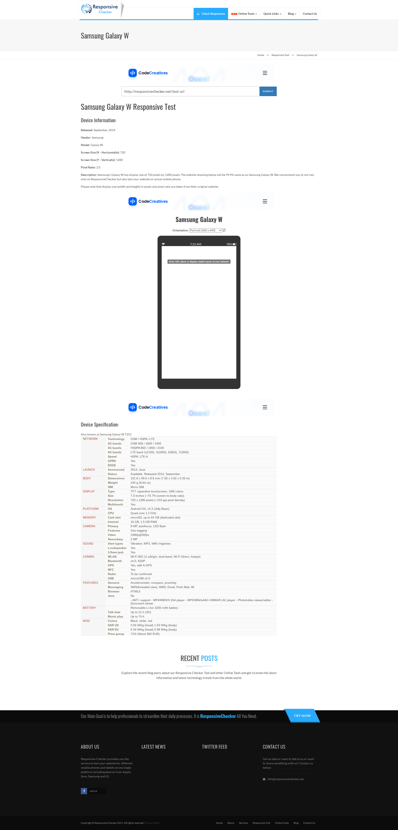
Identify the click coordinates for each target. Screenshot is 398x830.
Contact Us (309, 822)
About (230, 822)
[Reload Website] (224, 230)
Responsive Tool (280, 55)
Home (260, 55)
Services (243, 822)
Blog (296, 822)
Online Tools (282, 822)
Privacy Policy (152, 822)
